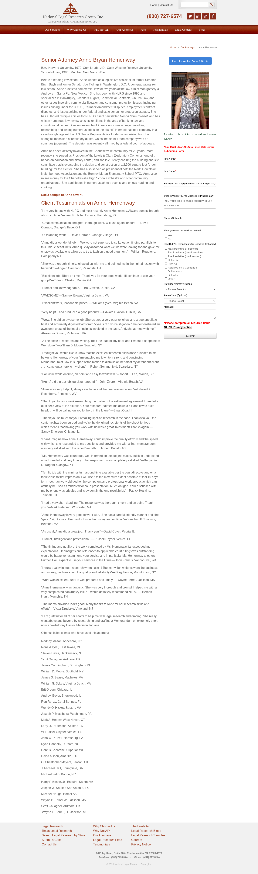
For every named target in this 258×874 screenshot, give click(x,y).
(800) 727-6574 (164, 16)
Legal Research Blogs (146, 830)
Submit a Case (52, 839)
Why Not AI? (101, 830)
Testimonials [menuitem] (160, 29)
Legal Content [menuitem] (183, 29)
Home (154, 4)
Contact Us (166, 4)
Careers (136, 839)
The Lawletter (140, 826)
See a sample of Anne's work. (62, 194)
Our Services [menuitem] (52, 29)
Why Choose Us (104, 826)
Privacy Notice (141, 844)
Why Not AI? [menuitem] (101, 29)
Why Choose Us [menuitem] (76, 29)
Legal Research (52, 826)
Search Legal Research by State (63, 835)
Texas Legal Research (57, 830)
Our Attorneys (188, 47)
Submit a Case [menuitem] (53, 38)
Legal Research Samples (148, 835)
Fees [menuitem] (143, 29)
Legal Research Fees (107, 839)
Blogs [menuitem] (202, 29)
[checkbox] (190, 237)
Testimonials (101, 844)
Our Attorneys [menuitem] (125, 29)
